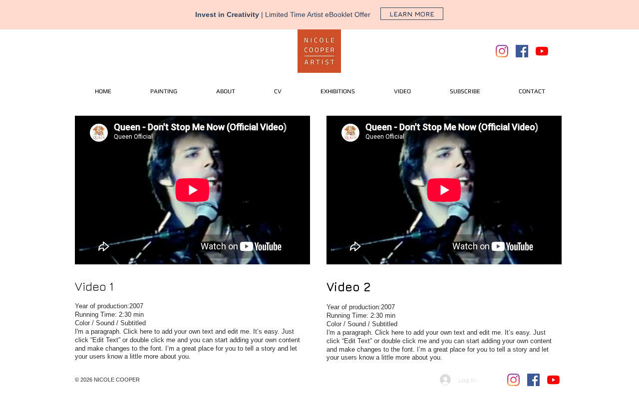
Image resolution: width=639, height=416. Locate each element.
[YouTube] (542, 51)
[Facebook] (522, 51)
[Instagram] (502, 51)
